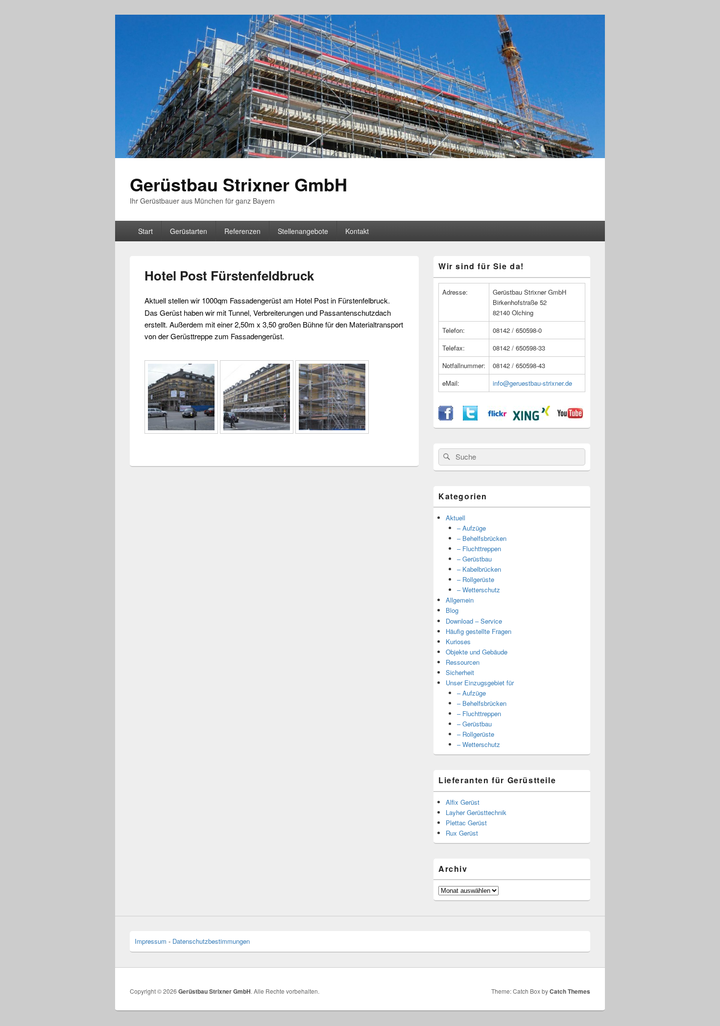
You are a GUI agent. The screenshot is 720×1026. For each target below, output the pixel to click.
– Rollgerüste (475, 579)
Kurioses (458, 641)
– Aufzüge (471, 528)
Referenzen (242, 231)
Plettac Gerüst (466, 822)
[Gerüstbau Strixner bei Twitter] (470, 417)
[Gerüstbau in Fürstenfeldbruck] (181, 430)
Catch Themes (570, 991)
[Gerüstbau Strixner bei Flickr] (497, 417)
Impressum (151, 941)
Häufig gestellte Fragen (478, 631)
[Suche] (445, 456)
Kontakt (357, 231)
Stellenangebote (303, 231)
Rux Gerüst (462, 833)
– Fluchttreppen (479, 548)
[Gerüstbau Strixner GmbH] (360, 155)
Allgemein (460, 600)
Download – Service (474, 621)
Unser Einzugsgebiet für (480, 682)
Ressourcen (463, 662)
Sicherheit (460, 672)
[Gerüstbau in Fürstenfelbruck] (256, 430)
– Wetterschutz (478, 589)
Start (145, 231)
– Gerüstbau (474, 558)
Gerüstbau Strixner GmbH (238, 184)
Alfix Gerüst (463, 802)
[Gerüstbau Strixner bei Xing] (531, 417)
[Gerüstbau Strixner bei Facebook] (445, 417)
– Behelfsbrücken (481, 538)
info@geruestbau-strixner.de (532, 383)
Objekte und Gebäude (476, 651)
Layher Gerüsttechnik (476, 812)
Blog (452, 610)
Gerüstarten (188, 231)
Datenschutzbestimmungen (211, 941)
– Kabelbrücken (479, 569)
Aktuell (455, 517)
